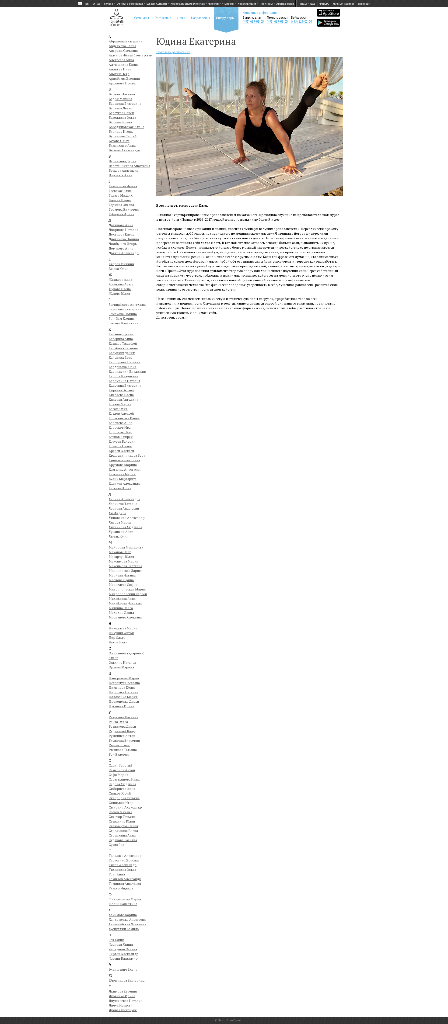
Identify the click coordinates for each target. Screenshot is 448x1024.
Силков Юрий (120, 793)
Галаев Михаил (121, 195)
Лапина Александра (124, 499)
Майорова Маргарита (126, 547)
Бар (312, 3)
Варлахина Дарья (122, 161)
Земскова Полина (123, 314)
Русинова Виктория (124, 740)
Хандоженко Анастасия (127, 919)
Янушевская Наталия (126, 1000)
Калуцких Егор (120, 357)
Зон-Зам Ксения (121, 318)
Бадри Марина (120, 99)
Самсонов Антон (122, 770)
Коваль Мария (120, 404)
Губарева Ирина (121, 214)
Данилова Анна (121, 225)
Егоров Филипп (121, 264)
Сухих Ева (116, 844)
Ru (80, 3)
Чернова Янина (121, 944)
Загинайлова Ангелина (127, 304)
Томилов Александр (125, 879)
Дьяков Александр (124, 253)
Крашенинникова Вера (127, 455)
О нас (96, 3)
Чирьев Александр (123, 953)
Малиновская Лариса (125, 570)
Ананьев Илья (120, 69)
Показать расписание (173, 52)
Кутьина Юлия (120, 488)
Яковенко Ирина (122, 996)
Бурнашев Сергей (123, 136)
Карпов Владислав (123, 376)
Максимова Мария (123, 561)
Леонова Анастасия (124, 508)
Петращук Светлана (124, 682)
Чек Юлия (116, 939)
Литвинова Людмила (125, 527)
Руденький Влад (122, 731)
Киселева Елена (121, 394)
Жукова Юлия (119, 293)
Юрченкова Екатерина (126, 980)
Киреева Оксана (121, 390)
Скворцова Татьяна (124, 798)
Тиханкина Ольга (122, 869)
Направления (200, 18)
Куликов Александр (124, 483)
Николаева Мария (123, 628)
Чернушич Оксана (123, 949)
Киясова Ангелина (123, 399)
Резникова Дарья (122, 726)
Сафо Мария (118, 774)
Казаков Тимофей (123, 343)
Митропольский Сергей (128, 594)
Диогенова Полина (124, 239)
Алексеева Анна (121, 60)
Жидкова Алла (120, 279)
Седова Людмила (122, 784)
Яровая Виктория (123, 1010)
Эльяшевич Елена (123, 969)
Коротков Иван (121, 427)
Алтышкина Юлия (123, 64)
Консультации (247, 3)
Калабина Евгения (123, 348)
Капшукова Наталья (124, 362)
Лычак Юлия (119, 536)
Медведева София (123, 584)
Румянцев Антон (122, 735)
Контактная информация (260, 12)
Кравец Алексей (121, 450)
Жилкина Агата (121, 284)
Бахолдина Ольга (122, 117)
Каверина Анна (121, 339)
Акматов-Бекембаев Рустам (131, 55)
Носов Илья (118, 642)
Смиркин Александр (125, 807)
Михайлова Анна (122, 598)
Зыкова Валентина (123, 323)
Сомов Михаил (120, 812)
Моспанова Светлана (125, 617)
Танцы (302, 3)
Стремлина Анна (122, 835)
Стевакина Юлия (122, 821)
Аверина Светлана (123, 50)
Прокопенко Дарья (124, 701)
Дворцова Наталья (123, 229)
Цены (181, 18)
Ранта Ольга (118, 721)
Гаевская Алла (120, 190)
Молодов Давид (121, 612)
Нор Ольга (117, 637)
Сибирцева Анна (122, 788)
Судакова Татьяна (123, 840)
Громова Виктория (124, 209)
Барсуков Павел (121, 113)
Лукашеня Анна (121, 531)
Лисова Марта (120, 522)
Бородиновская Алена (126, 127)
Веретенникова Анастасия (129, 165)
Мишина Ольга (121, 608)
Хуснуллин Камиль (124, 929)
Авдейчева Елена (122, 46)
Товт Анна (117, 874)
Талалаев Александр (125, 855)
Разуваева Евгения (123, 717)
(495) (253, 22)
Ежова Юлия (119, 268)
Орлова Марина (121, 667)
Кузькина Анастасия (125, 469)
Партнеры (266, 3)
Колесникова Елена (124, 418)
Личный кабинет (343, 3)
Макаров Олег (120, 552)
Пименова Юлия (122, 687)
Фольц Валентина (123, 904)
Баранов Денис (121, 108)
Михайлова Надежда (125, 603)
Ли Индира (117, 513)
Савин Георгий (120, 765)
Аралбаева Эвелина (124, 78)
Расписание (163, 18)
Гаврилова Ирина (123, 186)
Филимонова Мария (125, 899)
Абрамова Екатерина (125, 41)
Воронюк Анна (120, 175)
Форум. (324, 3)
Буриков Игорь (121, 131)
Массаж (229, 3)
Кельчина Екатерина (125, 385)
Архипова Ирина (122, 83)
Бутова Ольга (119, 141)
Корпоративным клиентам (188, 3)
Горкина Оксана (121, 204)
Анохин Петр (119, 74)
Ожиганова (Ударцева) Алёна (126, 655)
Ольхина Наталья (122, 662)
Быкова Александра (124, 150)
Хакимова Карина (123, 915)
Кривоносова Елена (124, 460)
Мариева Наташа (122, 575)
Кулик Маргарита (122, 478)
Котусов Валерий (122, 441)
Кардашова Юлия (122, 366)
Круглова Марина (123, 464)
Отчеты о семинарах (130, 3)
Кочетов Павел (120, 446)
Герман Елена (120, 200)
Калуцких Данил (122, 353)
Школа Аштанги (157, 3)
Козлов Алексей (121, 413)
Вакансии (364, 3)
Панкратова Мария (124, 678)
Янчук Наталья (121, 1005)
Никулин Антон (121, 633)
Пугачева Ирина (121, 706)
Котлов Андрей (121, 436)
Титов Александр (122, 865)
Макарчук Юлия (121, 556)
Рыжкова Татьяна (123, 749)
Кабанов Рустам (121, 334)
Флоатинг (214, 3)
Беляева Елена (120, 122)
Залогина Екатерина (125, 309)
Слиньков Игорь (122, 802)
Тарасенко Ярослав (124, 860)
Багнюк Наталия (122, 94)
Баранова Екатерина (125, 103)
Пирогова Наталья (123, 692)
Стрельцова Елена (123, 830)
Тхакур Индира (121, 888)
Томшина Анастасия (125, 883)
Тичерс (108, 3)
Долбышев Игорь (123, 243)
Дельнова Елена (121, 234)
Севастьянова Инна (124, 779)
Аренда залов (285, 3)
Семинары (141, 18)
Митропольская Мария (127, 589)
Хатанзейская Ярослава (127, 924)
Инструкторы (225, 18)
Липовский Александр (127, 517)
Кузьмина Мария (122, 474)
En (87, 3)
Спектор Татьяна (122, 816)
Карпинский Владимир (127, 371)
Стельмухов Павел (123, 826)
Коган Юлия (118, 408)
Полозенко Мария (123, 696)
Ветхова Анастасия (123, 170)
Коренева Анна (120, 422)
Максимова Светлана (125, 566)
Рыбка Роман (119, 745)
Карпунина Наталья (124, 380)
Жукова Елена (120, 289)
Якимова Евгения (123, 991)
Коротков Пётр (120, 432)
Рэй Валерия (119, 754)
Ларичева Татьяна (123, 503)
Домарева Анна (121, 248)
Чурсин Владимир (123, 958)
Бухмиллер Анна (122, 145)
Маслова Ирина (121, 580)
